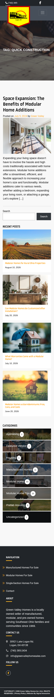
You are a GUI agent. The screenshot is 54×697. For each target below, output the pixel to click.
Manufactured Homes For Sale (22, 567)
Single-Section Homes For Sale (22, 583)
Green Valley (37, 116)
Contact (10, 590)
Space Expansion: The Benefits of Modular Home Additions (23, 104)
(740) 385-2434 (18, 650)
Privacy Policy (20, 693)
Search (6, 211)
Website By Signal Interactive (38, 693)
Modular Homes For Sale (19, 575)
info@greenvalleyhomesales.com (28, 655)
